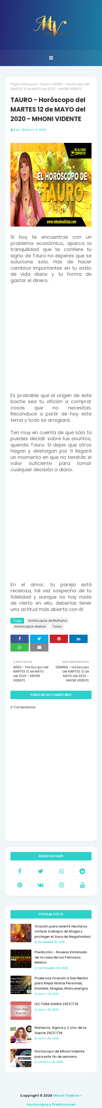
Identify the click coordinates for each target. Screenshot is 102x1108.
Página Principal (23, 84)
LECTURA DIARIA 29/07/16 (56, 1003)
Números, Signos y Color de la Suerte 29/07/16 (60, 1030)
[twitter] (40, 871)
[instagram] (61, 884)
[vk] (40, 884)
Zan (17, 130)
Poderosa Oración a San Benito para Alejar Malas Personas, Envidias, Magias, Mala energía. (61, 983)
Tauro (44, 84)
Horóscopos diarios (30, 626)
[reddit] (82, 871)
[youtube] (82, 884)
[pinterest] (19, 884)
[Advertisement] (51, 341)
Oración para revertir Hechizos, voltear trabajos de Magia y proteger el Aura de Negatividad (62, 931)
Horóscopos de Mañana (47, 620)
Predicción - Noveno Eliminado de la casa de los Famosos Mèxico (61, 957)
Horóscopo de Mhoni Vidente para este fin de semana (59, 1054)
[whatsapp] (61, 871)
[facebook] (19, 871)
